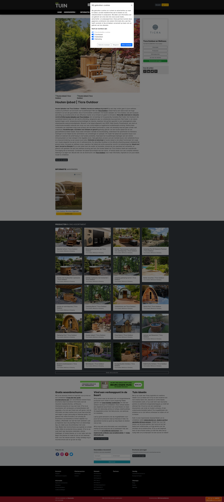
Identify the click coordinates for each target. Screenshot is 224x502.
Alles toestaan (126, 45)
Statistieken (99, 37)
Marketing (98, 39)
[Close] (131, 5)
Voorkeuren (99, 34)
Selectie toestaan (104, 45)
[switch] (93, 34)
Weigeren (116, 45)
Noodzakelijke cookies (102, 32)
